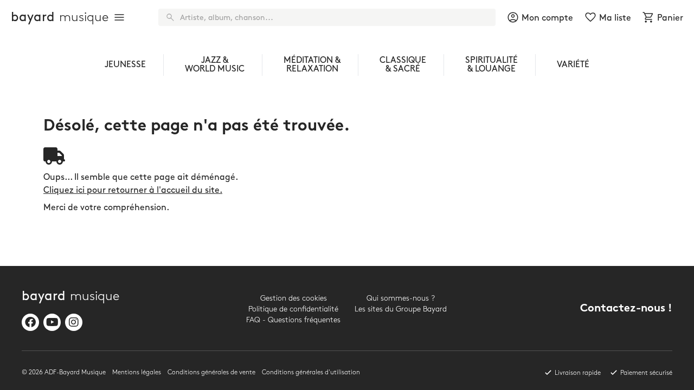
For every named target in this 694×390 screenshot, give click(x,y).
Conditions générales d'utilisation (311, 372)
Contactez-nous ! (626, 309)
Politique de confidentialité (293, 309)
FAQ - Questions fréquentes (293, 319)
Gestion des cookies (293, 298)
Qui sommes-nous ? (401, 298)
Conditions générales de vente (211, 372)
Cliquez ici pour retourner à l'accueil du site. (132, 190)
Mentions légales (136, 372)
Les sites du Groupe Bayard (401, 309)
